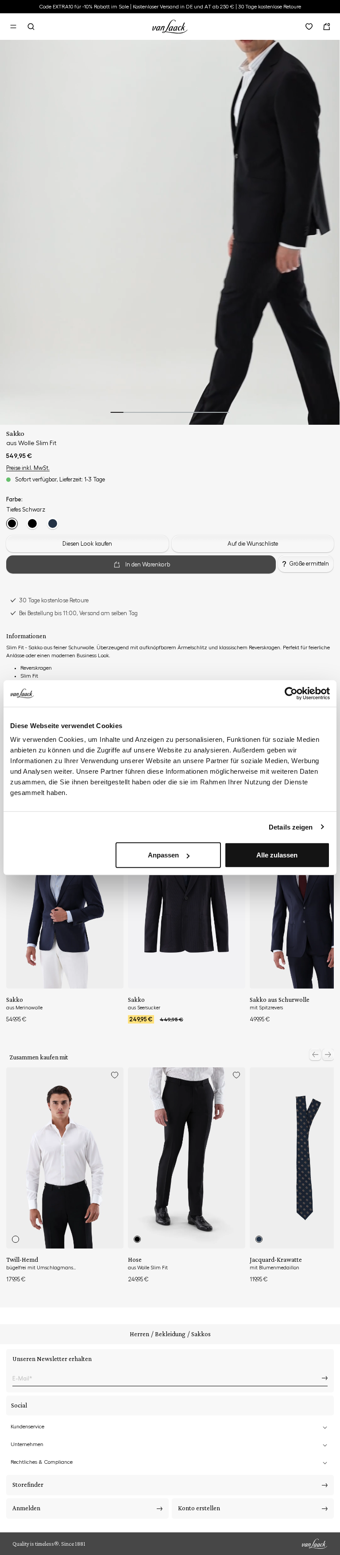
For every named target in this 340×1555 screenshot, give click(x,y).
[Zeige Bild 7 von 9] (196, 412)
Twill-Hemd (22, 1259)
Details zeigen (291, 826)
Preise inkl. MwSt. (28, 468)
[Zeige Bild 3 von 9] (143, 412)
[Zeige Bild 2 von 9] (130, 412)
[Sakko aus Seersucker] (186, 898)
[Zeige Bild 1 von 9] (117, 412)
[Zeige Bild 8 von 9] (209, 412)
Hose (135, 1259)
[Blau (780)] (52, 523)
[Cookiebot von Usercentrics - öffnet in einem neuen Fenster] (291, 693)
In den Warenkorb (147, 564)
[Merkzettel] (309, 26)
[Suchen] (31, 26)
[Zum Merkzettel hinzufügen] (114, 1075)
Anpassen (163, 855)
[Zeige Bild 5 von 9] (170, 412)
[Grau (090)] (32, 523)
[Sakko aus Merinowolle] (65, 898)
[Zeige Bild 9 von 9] (222, 412)
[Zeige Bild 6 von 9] (183, 412)
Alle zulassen (277, 855)
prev (315, 1054)
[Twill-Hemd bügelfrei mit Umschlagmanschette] (65, 1158)
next (328, 1054)
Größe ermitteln (309, 563)
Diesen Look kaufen (87, 544)
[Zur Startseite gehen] (170, 25)
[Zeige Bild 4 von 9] (156, 412)
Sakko (14, 999)
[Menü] (13, 26)
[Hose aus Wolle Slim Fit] (186, 1158)
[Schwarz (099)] (12, 523)
